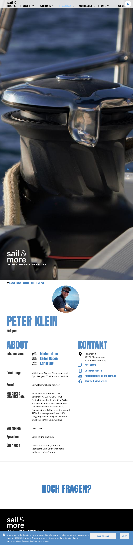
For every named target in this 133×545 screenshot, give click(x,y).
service (102, 6)
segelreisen (65, 6)
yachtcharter (85, 6)
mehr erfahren (103, 536)
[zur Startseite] (11, 6)
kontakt (122, 6)
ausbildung (45, 6)
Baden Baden (15, 282)
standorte (25, 6)
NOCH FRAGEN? (66, 489)
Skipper (40, 282)
